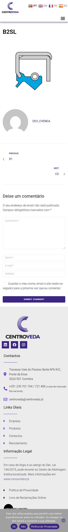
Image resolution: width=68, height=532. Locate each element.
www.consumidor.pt (16, 479)
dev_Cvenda (41, 121)
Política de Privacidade (44, 526)
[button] (62, 18)
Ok (14, 526)
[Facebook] (14, 344)
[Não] (63, 520)
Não (23, 526)
